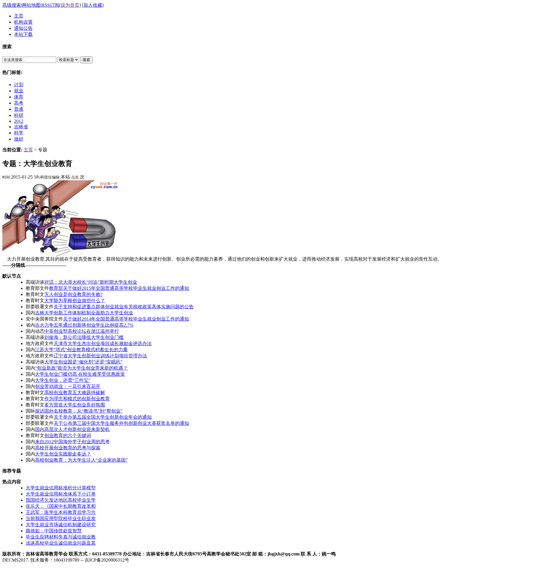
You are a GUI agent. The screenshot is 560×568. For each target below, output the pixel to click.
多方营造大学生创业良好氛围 (74, 404)
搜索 (86, 60)
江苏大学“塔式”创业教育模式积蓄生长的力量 (81, 349)
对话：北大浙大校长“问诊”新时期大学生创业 (90, 282)
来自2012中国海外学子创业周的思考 (72, 441)
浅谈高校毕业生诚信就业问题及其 (61, 543)
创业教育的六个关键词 (67, 435)
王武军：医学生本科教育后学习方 (61, 512)
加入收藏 (92, 5)
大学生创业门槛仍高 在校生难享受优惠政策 (80, 374)
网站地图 (31, 5)
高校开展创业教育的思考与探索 (67, 447)
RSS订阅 (50, 5)
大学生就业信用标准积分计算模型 (61, 487)
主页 (28, 149)
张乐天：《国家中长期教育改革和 (61, 506)
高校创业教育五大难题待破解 (74, 392)
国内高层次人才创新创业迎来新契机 (72, 429)
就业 (18, 90)
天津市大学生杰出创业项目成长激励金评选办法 (103, 343)
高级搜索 (11, 5)
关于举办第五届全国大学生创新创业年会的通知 (103, 417)
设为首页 (70, 5)
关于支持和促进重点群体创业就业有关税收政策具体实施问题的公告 (124, 306)
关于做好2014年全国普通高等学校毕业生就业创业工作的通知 (126, 318)
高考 (18, 103)
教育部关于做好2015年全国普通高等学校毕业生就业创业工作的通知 (119, 288)
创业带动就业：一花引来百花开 (67, 386)
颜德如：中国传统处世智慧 (54, 530)
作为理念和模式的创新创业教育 (77, 398)
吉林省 (21, 126)
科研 (18, 115)
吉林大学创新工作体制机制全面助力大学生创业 (84, 312)
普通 (18, 109)
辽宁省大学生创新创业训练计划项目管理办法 (100, 355)
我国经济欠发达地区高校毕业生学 (61, 500)
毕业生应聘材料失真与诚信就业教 (61, 536)
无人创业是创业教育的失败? (73, 294)
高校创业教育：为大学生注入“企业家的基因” (81, 460)
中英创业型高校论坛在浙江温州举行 (81, 331)
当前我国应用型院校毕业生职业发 (61, 518)
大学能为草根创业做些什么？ (74, 300)
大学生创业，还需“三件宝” (62, 380)
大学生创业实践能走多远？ (63, 453)
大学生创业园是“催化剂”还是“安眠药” (83, 361)
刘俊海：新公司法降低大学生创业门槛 (84, 337)
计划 (18, 84)
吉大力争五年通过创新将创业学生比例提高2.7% (84, 325)
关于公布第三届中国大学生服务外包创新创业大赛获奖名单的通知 (121, 423)
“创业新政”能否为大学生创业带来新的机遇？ (81, 368)
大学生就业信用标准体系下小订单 (61, 493)
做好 (18, 138)
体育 (18, 96)
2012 (18, 121)
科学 (18, 132)
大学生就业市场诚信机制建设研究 (61, 524)
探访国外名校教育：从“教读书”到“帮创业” (79, 410)
